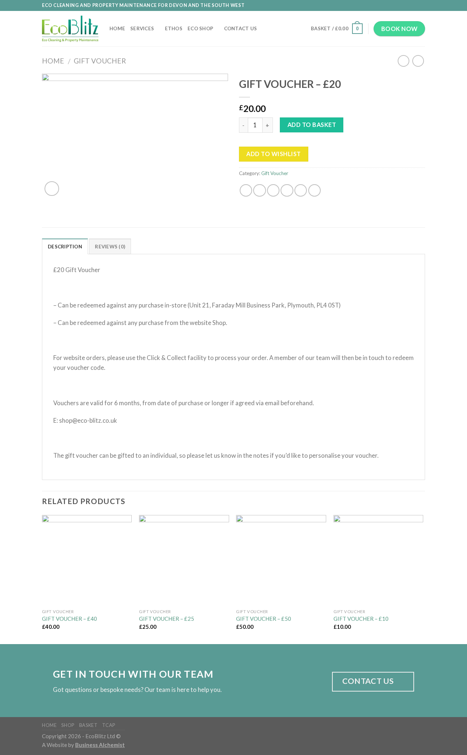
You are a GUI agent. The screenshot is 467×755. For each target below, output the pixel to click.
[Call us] (421, 5)
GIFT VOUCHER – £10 (361, 618)
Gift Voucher (100, 61)
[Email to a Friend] (273, 190)
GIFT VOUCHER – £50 (263, 618)
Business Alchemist (100, 745)
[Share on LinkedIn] (314, 190)
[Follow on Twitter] (407, 5)
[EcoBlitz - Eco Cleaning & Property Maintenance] (70, 28)
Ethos (173, 28)
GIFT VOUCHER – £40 (69, 618)
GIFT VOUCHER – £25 (166, 618)
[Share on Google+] (300, 190)
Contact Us (240, 28)
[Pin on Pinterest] (287, 190)
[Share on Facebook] (246, 190)
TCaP (108, 725)
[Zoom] (52, 188)
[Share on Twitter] (259, 190)
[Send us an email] (414, 5)
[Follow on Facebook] (399, 5)
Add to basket (311, 124)
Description (65, 246)
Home (117, 28)
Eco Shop (200, 28)
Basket (88, 725)
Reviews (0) (110, 246)
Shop (67, 725)
